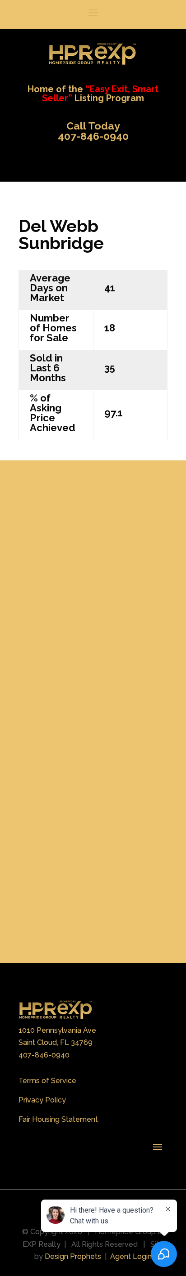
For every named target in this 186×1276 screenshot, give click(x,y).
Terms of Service (47, 1080)
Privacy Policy (42, 1100)
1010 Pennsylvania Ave (57, 1030)
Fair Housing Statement (58, 1119)
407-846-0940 (44, 1055)
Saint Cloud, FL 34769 (56, 1042)
